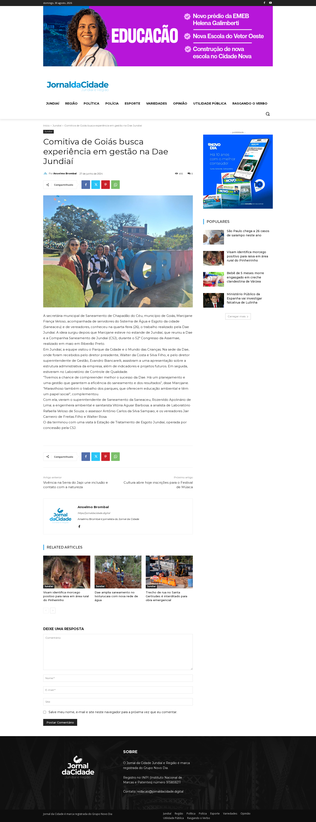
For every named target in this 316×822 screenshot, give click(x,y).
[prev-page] (46, 610)
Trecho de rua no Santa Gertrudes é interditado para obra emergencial (166, 596)
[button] (267, 114)
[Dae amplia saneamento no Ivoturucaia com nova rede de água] (118, 572)
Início (46, 125)
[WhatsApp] (115, 184)
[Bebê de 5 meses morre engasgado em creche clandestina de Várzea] (213, 279)
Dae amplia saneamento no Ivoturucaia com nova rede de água (116, 596)
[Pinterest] (105, 184)
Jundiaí (56, 125)
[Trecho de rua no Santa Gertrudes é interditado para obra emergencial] (169, 572)
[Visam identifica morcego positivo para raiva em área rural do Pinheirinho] (66, 572)
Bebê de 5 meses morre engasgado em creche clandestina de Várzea (245, 277)
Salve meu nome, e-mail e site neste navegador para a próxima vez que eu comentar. (113, 712)
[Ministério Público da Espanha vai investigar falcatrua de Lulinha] (213, 300)
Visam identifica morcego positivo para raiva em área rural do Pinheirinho (66, 596)
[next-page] (52, 610)
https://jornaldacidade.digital (94, 513)
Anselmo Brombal (65, 173)
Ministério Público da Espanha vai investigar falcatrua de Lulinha (244, 298)
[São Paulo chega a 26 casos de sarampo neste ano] (213, 237)
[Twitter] (95, 184)
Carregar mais (236, 316)
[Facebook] (264, 3)
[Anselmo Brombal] (46, 173)
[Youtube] (270, 3)
